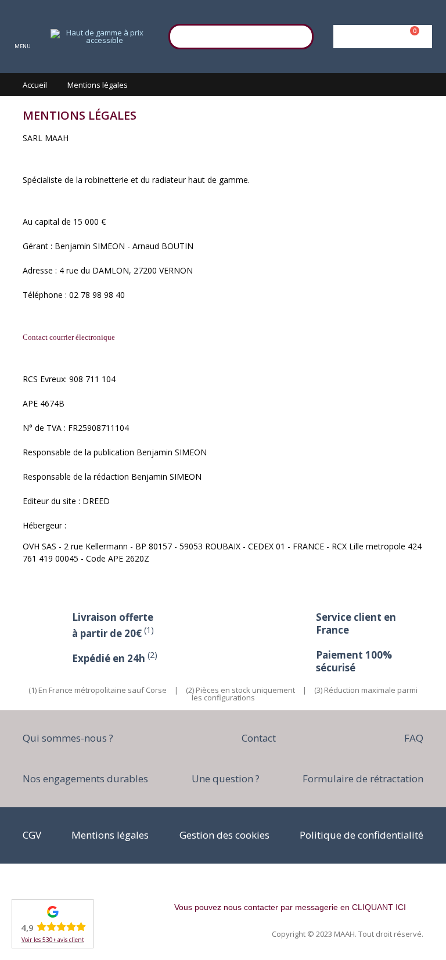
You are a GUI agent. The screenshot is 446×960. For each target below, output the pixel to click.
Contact (259, 738)
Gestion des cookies (224, 835)
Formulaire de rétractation (363, 778)
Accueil (35, 85)
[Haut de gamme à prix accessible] (100, 36)
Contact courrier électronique (69, 337)
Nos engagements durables (85, 778)
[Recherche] (299, 35)
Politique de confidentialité (361, 835)
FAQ (413, 738)
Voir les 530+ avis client (52, 940)
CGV (32, 835)
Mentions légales (110, 835)
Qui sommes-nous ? (68, 738)
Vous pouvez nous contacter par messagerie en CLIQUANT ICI (290, 907)
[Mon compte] (381, 36)
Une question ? (226, 778)
